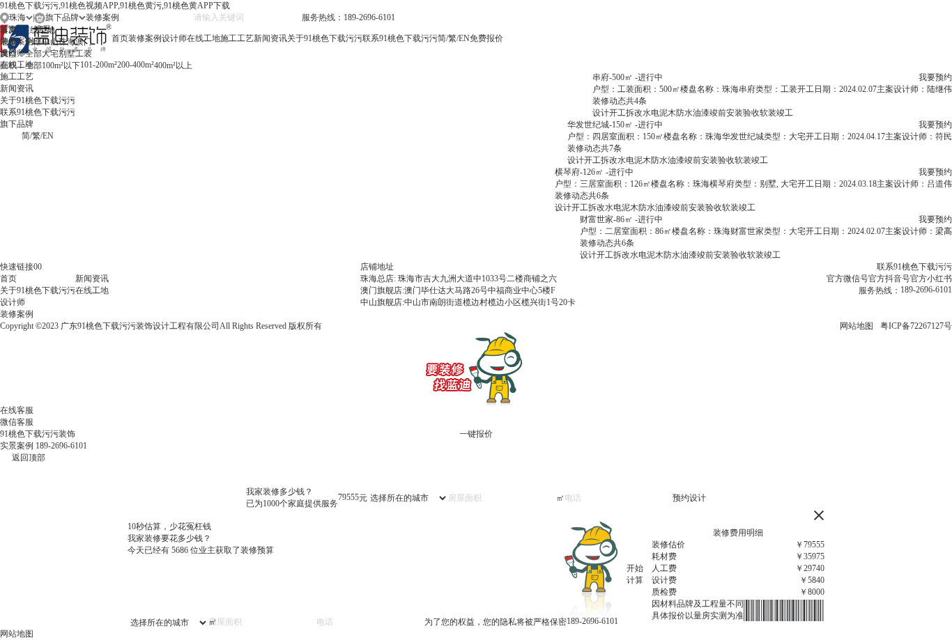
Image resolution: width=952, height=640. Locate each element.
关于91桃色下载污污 (324, 38)
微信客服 (16, 422)
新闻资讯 (270, 38)
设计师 (174, 38)
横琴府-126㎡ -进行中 (594, 172)
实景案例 (16, 446)
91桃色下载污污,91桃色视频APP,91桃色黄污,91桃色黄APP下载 (115, 5)
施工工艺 (237, 38)
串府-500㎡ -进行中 (627, 77)
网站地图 (856, 326)
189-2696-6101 (61, 446)
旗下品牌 (16, 124)
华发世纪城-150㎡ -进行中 (615, 125)
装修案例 (145, 38)
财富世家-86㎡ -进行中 (621, 219)
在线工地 (203, 38)
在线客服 (16, 410)
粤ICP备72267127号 (916, 326)
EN (464, 38)
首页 (120, 38)
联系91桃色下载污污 (400, 38)
